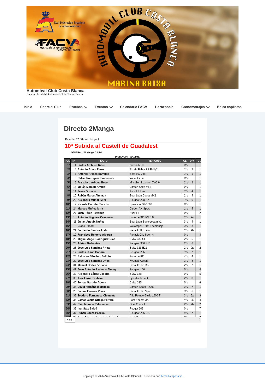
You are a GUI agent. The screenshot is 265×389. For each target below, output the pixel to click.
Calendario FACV (133, 107)
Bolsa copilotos (229, 107)
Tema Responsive (171, 376)
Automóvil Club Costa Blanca (55, 90)
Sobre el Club (50, 107)
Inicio (28, 107)
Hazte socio (164, 107)
